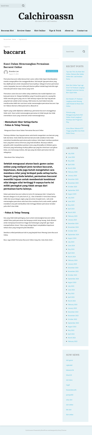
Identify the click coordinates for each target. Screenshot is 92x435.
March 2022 (72, 338)
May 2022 (71, 330)
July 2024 (71, 242)
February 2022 (72, 341)
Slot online (69, 415)
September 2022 (73, 323)
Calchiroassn (46, 16)
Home (14, 39)
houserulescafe (71, 390)
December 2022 (73, 312)
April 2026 (71, 164)
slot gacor (69, 360)
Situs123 (69, 375)
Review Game (24, 30)
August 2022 (72, 327)
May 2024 (71, 249)
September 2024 (73, 234)
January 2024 (72, 264)
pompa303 (69, 395)
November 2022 (73, 316)
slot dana (69, 380)
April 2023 (71, 297)
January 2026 (72, 176)
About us (69, 30)
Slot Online (39, 30)
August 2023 (72, 282)
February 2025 (72, 216)
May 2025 (71, 205)
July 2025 (71, 198)
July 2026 (71, 153)
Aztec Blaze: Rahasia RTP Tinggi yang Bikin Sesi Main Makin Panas (75, 130)
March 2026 (72, 168)
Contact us (82, 30)
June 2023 (71, 290)
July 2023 (71, 286)
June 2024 (71, 246)
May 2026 (71, 161)
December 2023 (73, 268)
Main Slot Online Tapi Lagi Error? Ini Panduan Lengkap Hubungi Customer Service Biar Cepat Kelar (75, 89)
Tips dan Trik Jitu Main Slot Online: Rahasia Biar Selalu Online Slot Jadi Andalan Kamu (75, 75)
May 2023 (71, 293)
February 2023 (72, 304)
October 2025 (72, 187)
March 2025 (72, 212)
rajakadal (69, 365)
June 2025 (71, 201)
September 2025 (73, 190)
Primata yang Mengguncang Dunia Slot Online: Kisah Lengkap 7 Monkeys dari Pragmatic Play (74, 117)
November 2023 (73, 271)
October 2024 (72, 231)
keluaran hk (70, 370)
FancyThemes (62, 430)
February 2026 (72, 172)
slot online (69, 405)
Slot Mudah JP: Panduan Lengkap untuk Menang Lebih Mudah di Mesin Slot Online (75, 102)
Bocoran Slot (7, 30)
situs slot (69, 400)
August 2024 (72, 238)
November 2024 (73, 227)
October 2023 (72, 275)
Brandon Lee (14, 71)
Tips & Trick (55, 30)
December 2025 (73, 179)
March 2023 (72, 301)
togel (68, 385)
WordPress (44, 430)
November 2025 (73, 183)
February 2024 (72, 260)
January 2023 (72, 308)
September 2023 (73, 279)
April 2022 (71, 334)
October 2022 (72, 319)
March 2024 (72, 257)
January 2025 (72, 220)
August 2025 (72, 194)
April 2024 (71, 253)
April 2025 (71, 209)
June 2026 (71, 157)
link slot (68, 410)
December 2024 (73, 223)
